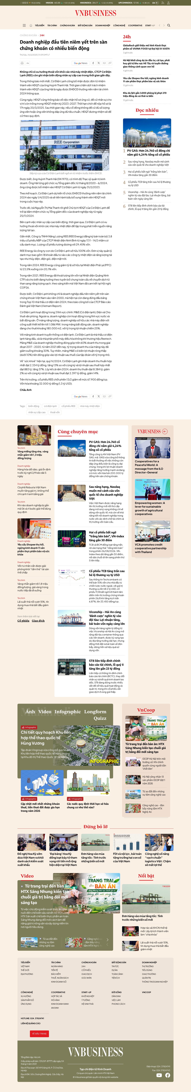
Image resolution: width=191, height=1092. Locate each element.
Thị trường (148, 966)
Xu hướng (26, 996)
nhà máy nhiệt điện (90, 406)
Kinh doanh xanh (60, 1004)
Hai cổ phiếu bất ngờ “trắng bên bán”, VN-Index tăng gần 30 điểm (148, 173)
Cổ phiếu (23, 620)
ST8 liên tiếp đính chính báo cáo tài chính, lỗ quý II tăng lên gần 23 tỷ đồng (148, 207)
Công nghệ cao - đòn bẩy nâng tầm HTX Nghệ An (153, 808)
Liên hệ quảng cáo (30, 1023)
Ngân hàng (57, 966)
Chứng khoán (67, 25)
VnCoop (146, 710)
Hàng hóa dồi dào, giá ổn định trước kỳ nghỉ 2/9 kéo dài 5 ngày (34, 473)
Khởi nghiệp (88, 996)
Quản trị (146, 977)
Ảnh (30, 712)
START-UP (86, 992)
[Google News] (81, 63)
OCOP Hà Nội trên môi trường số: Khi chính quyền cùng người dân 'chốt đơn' (154, 763)
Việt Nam (25, 966)
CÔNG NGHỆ (27, 992)
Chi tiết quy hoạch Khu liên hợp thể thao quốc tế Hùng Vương (46, 737)
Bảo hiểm (56, 974)
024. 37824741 (37, 1018)
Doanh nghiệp (102, 25)
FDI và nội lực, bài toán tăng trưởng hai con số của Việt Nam (127, 857)
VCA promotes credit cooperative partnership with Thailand (151, 548)
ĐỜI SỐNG (117, 992)
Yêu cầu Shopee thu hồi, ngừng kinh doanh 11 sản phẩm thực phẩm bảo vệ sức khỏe (146, 80)
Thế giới (25, 970)
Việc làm (116, 1000)
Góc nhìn (86, 977)
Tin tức (115, 966)
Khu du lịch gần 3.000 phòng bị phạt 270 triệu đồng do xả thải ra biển (145, 94)
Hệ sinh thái (88, 1004)
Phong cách (118, 1004)
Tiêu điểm (39, 25)
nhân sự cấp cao (36, 412)
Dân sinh (116, 996)
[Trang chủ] (31, 25)
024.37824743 (163, 1070)
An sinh (55, 1007)
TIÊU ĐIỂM (25, 962)
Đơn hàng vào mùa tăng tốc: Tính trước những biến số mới (93, 857)
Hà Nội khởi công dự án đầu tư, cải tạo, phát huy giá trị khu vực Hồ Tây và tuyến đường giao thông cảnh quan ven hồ (146, 63)
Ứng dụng (26, 1004)
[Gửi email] (104, 63)
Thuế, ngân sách (60, 977)
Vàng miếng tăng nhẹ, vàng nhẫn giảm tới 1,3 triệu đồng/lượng (32, 455)
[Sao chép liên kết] (110, 63)
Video (44, 712)
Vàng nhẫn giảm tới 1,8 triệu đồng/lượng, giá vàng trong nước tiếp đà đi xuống (32, 587)
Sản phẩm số (27, 1000)
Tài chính (52, 25)
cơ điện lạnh (50, 406)
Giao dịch (38, 620)
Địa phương (27, 974)
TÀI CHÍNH (56, 962)
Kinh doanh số (58, 981)
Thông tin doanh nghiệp (155, 981)
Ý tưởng (86, 1000)
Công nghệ (119, 25)
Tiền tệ (54, 970)
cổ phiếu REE (68, 406)
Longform (95, 712)
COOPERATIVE (58, 992)
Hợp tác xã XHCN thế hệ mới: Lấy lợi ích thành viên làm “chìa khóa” (154, 931)
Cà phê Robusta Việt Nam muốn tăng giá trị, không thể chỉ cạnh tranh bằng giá (33, 491)
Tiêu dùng (147, 970)
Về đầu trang (39, 1034)
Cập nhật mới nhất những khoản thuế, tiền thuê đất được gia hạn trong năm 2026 (40, 807)
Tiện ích (116, 977)
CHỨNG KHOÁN (89, 962)
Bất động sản (85, 25)
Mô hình (55, 1000)
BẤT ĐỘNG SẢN (119, 962)
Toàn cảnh (117, 974)
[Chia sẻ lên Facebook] (93, 63)
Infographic (68, 712)
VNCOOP (146, 992)
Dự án (114, 970)
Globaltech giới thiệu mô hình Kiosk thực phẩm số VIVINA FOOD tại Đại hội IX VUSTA (146, 47)
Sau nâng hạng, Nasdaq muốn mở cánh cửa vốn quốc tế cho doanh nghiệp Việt (148, 163)
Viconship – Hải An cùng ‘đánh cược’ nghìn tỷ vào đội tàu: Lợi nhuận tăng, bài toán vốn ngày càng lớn (149, 195)
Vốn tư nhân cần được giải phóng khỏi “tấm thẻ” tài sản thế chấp (33, 569)
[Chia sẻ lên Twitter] (98, 63)
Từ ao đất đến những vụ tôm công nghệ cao (153, 793)
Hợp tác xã (56, 996)
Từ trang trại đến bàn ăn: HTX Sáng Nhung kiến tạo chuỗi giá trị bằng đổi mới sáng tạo (145, 747)
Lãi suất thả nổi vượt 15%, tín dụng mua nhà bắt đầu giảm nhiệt (33, 605)
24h (42, 35)
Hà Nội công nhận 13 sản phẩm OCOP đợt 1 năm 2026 (153, 780)
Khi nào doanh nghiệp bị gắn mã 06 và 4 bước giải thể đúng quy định (34, 508)
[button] (107, 940)
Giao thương (149, 974)
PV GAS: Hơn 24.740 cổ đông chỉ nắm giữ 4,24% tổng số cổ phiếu (105, 445)
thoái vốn (55, 412)
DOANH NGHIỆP (149, 962)
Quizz (100, 718)
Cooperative (135, 25)
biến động (33, 406)
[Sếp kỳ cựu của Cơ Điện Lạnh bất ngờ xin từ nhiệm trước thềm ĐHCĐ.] (64, 121)
